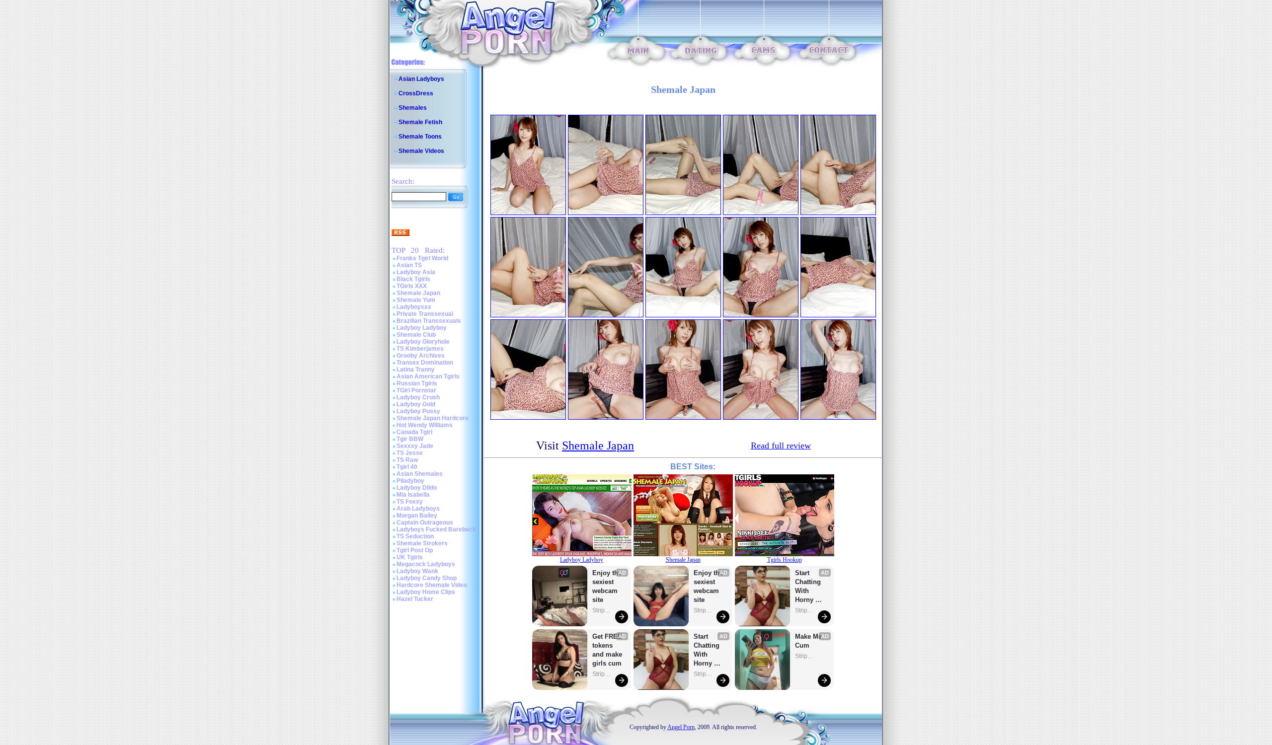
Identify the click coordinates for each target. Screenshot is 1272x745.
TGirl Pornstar (416, 390)
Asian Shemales (420, 473)
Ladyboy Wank (417, 571)
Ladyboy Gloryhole (423, 341)
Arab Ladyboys (418, 508)
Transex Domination (425, 362)
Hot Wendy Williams (425, 425)
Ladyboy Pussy (418, 411)
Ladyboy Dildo (417, 487)
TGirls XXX (412, 286)
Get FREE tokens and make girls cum (607, 650)
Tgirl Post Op (415, 550)
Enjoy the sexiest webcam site (607, 586)
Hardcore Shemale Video (432, 585)
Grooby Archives (421, 355)
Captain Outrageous (425, 522)
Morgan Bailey (417, 515)
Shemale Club (416, 334)
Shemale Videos (421, 151)
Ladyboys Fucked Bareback (436, 529)
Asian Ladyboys (421, 78)
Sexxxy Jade (415, 446)
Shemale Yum (416, 300)
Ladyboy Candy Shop (427, 578)
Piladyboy (410, 480)
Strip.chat (602, 610)
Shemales (412, 107)
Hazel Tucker (415, 599)
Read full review (781, 445)
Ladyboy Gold (416, 404)
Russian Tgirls (417, 383)
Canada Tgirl (414, 432)
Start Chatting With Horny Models (707, 650)
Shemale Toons (420, 136)
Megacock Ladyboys (426, 564)
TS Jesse (410, 452)
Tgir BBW (410, 439)
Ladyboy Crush (418, 397)
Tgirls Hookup (784, 559)
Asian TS (409, 265)
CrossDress (415, 93)
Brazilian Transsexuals (429, 320)
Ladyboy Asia (416, 272)
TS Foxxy (410, 501)
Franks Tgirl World (422, 258)
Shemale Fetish (420, 122)
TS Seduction (415, 536)
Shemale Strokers (422, 543)
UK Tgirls (410, 557)
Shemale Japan (418, 293)
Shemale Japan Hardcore (433, 418)
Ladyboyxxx (414, 306)
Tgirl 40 (407, 466)
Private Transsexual (425, 313)
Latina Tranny (416, 369)
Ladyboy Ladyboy (422, 327)
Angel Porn (681, 727)
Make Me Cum (809, 641)
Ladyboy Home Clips (426, 592)
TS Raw (407, 459)
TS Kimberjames (420, 348)
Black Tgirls (413, 279)
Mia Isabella (413, 494)
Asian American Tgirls (428, 376)
